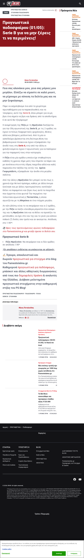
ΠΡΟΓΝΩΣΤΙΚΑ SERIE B (19, 10)
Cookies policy (6, 549)
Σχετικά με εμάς (9, 451)
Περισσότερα (52, 317)
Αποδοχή (59, 553)
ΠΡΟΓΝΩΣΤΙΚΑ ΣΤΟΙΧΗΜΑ (20, 15)
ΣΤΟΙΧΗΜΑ (13, 296)
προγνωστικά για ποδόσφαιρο (36, 267)
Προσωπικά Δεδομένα (7, 460)
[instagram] (28, 317)
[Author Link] (5, 81)
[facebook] (25, 317)
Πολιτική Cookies (9, 465)
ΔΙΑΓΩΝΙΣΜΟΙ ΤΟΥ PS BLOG (70, 452)
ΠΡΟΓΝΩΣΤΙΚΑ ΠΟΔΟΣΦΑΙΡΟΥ (13, 293)
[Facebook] (74, 479)
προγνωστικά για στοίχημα (29, 259)
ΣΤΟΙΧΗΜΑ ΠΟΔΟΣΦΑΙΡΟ (20, 12)
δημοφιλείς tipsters (30, 275)
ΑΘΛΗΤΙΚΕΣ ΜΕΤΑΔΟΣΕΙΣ (71, 457)
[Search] (80, 3)
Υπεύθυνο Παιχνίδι (9, 455)
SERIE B (5, 296)
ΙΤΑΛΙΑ (38, 293)
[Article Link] (30, 344)
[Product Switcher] (4, 3)
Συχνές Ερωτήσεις (25, 461)
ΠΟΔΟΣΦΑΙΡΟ (30, 293)
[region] (42, 549)
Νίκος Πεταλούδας (31, 80)
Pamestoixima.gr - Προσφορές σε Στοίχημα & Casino (71, 463)
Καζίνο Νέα (40, 455)
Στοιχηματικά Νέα (42, 451)
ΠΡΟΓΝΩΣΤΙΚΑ (15, 427)
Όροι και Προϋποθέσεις (23, 456)
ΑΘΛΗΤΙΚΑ (40, 463)
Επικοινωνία (23, 451)
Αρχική (5, 427)
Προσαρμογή (6, 553)
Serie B (26, 113)
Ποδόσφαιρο (27, 427)
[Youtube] (80, 479)
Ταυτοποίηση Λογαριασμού (23, 466)
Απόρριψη (74, 553)
